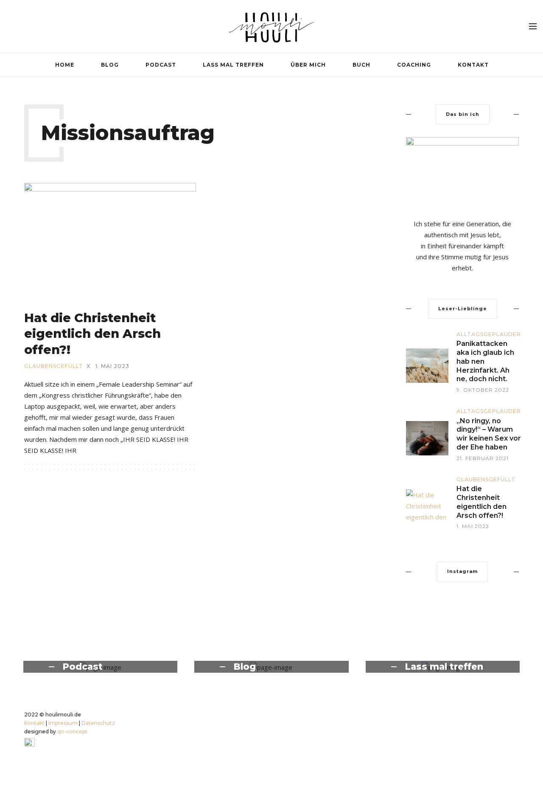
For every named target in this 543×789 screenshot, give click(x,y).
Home (64, 65)
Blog (110, 65)
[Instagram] (489, 26)
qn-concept (72, 731)
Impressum (63, 723)
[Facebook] (476, 26)
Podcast (161, 65)
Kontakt (473, 65)
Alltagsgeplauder (488, 334)
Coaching (414, 65)
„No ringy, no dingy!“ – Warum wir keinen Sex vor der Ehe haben (488, 434)
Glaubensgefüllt (53, 366)
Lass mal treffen (233, 65)
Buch (361, 65)
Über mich (308, 65)
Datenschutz (98, 723)
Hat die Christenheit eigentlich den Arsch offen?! (92, 333)
